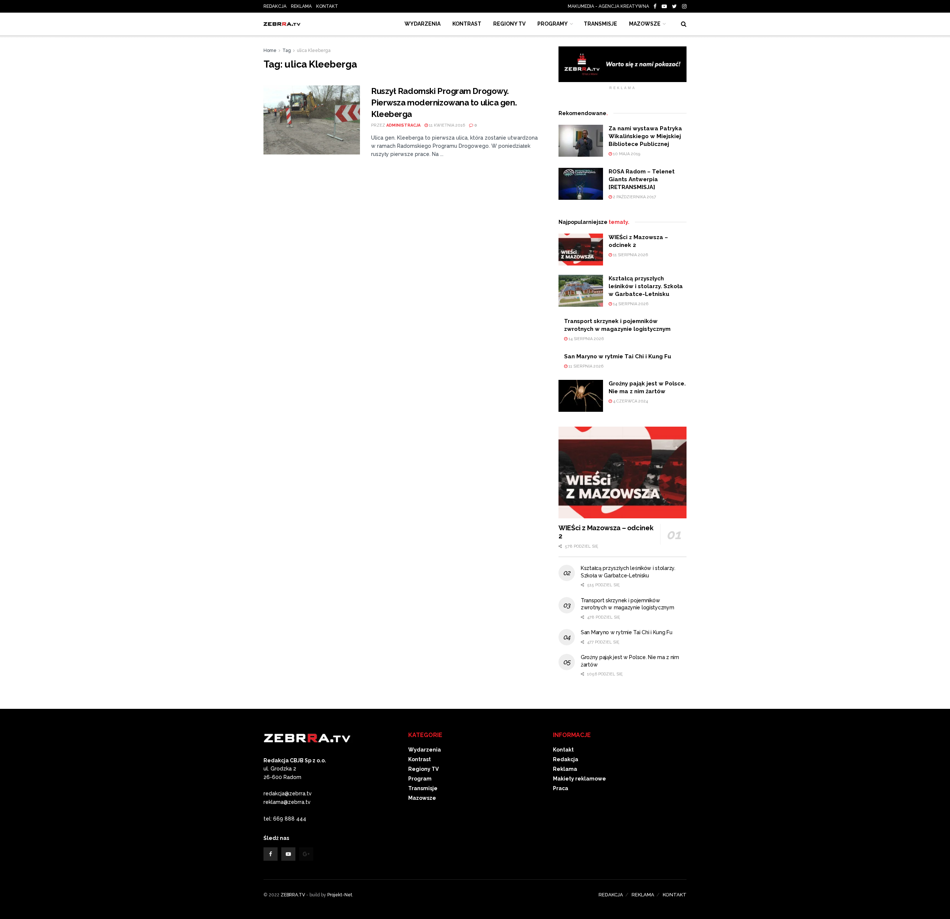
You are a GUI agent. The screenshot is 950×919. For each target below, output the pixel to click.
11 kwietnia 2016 (446, 125)
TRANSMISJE (600, 24)
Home (269, 50)
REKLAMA (301, 6)
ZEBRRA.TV (293, 894)
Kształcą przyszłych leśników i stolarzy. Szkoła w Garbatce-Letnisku (646, 286)
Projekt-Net (339, 894)
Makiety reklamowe (579, 779)
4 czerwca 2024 (630, 401)
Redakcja (565, 759)
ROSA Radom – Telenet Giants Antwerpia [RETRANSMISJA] (642, 179)
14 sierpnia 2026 (630, 304)
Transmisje (423, 788)
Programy (552, 24)
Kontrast (419, 759)
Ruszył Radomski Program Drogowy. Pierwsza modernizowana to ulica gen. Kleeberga (444, 102)
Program (420, 779)
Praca (560, 788)
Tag (286, 50)
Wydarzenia (422, 24)
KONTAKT (327, 6)
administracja (403, 125)
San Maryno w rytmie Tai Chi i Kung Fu (617, 356)
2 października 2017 (634, 197)
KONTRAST (466, 24)
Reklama (565, 769)
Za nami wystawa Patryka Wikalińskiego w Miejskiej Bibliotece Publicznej (645, 136)
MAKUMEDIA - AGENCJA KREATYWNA (610, 6)
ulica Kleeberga (314, 50)
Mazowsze (645, 24)
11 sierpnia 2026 (630, 254)
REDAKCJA (274, 6)
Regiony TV (509, 24)
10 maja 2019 (626, 153)
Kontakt (563, 750)
